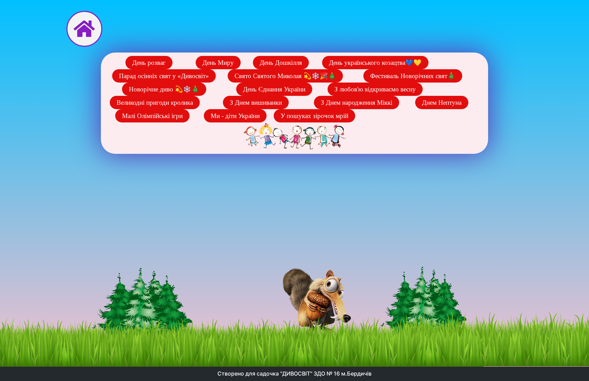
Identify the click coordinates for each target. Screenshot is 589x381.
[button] (148, 62)
